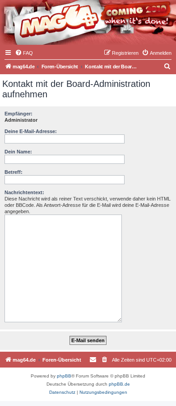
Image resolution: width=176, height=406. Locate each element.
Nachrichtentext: (24, 192)
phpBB (64, 375)
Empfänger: (18, 113)
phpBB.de (119, 384)
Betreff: (14, 172)
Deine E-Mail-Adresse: (31, 131)
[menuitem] (24, 53)
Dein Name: (18, 151)
